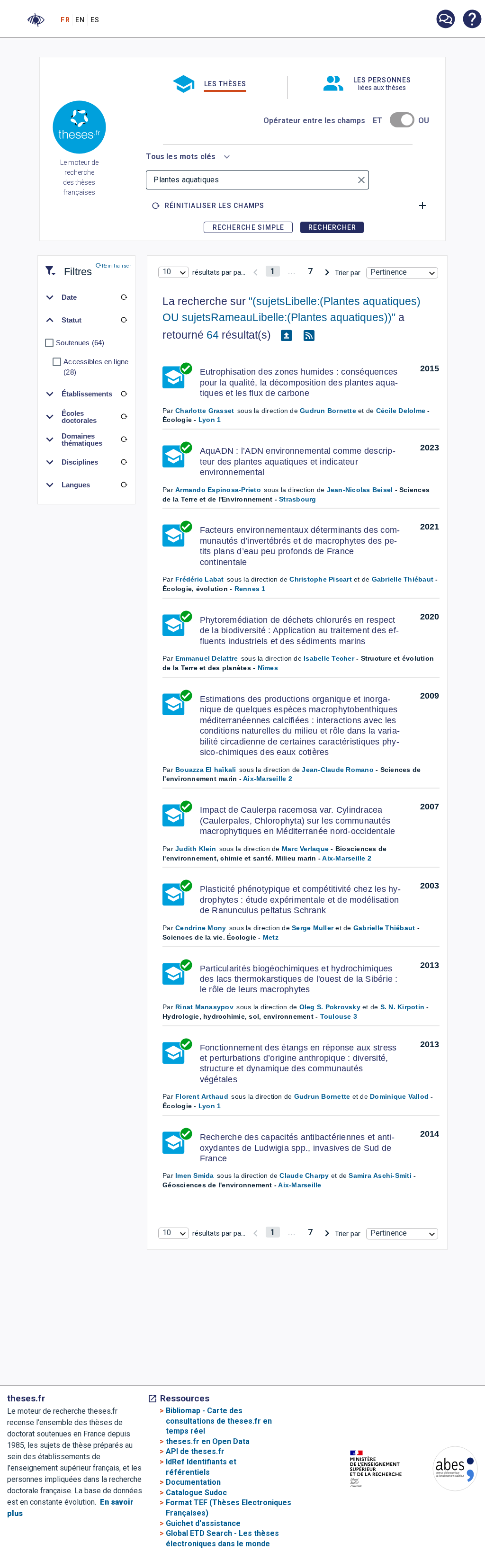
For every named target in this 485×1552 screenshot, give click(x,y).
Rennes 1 (250, 588)
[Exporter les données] (286, 335)
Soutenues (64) (80, 343)
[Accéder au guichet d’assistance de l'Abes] (445, 20)
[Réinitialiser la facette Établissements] (123, 394)
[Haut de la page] (464, 1505)
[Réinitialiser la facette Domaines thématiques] (123, 439)
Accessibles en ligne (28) (95, 367)
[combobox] (189, 154)
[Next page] (327, 271)
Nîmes (268, 668)
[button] (36, 20)
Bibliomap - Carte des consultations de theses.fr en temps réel (219, 1420)
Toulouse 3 (339, 1016)
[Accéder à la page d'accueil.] (79, 129)
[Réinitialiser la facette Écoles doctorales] (123, 416)
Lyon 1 (209, 419)
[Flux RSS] (308, 335)
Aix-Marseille (299, 1185)
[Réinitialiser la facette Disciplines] (123, 462)
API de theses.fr (195, 1451)
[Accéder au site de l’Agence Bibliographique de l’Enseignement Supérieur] (445, 1470)
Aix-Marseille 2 (267, 778)
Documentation (193, 1482)
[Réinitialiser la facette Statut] (123, 320)
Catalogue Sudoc (196, 1492)
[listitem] (445, 19)
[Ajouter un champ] (422, 205)
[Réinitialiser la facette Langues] (123, 485)
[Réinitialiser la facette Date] (123, 297)
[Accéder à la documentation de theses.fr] (471, 20)
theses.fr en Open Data (208, 1441)
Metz (270, 937)
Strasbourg (297, 499)
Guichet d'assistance (203, 1523)
